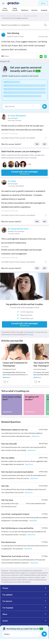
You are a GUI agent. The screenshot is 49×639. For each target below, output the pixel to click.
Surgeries (44, 10)
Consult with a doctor (14, 16)
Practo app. (30, 334)
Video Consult (15, 9)
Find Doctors (5, 9)
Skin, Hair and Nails (30, 16)
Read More (35, 436)
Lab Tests (34, 10)
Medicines (24, 10)
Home (3, 16)
